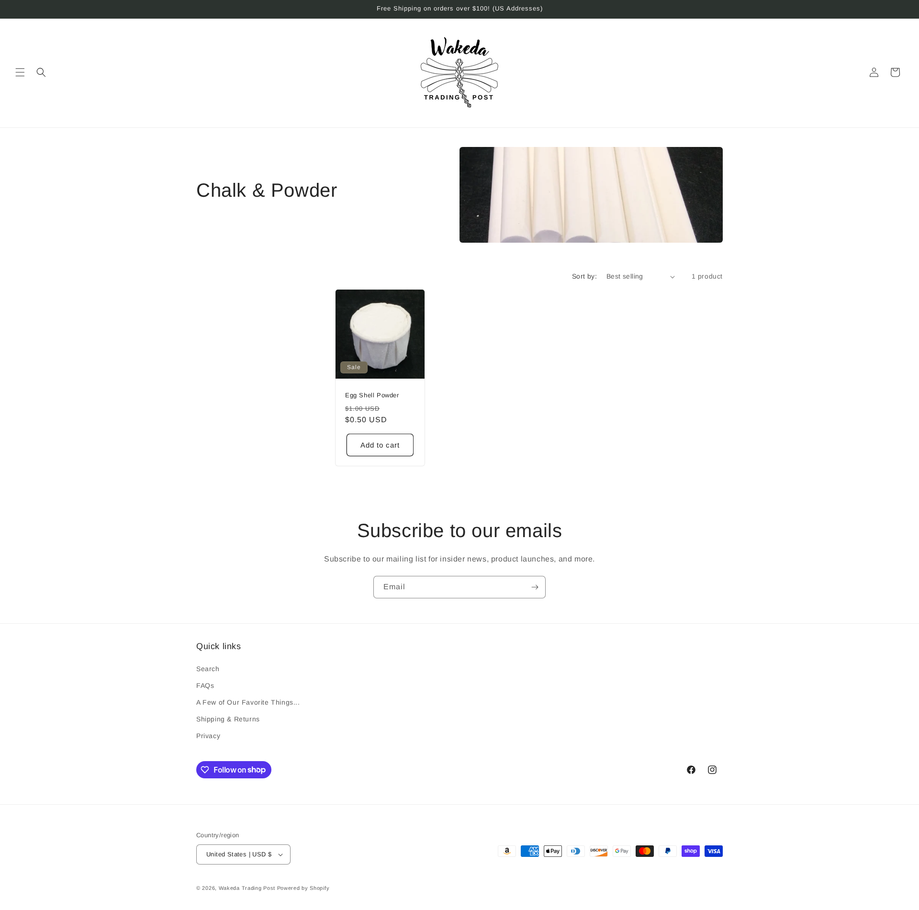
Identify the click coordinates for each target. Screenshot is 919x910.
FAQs (205, 685)
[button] (20, 72)
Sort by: (584, 276)
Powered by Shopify (303, 888)
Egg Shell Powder (372, 395)
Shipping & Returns (228, 719)
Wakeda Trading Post (247, 888)
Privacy (208, 736)
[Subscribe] (534, 587)
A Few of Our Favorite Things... (248, 702)
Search (208, 669)
